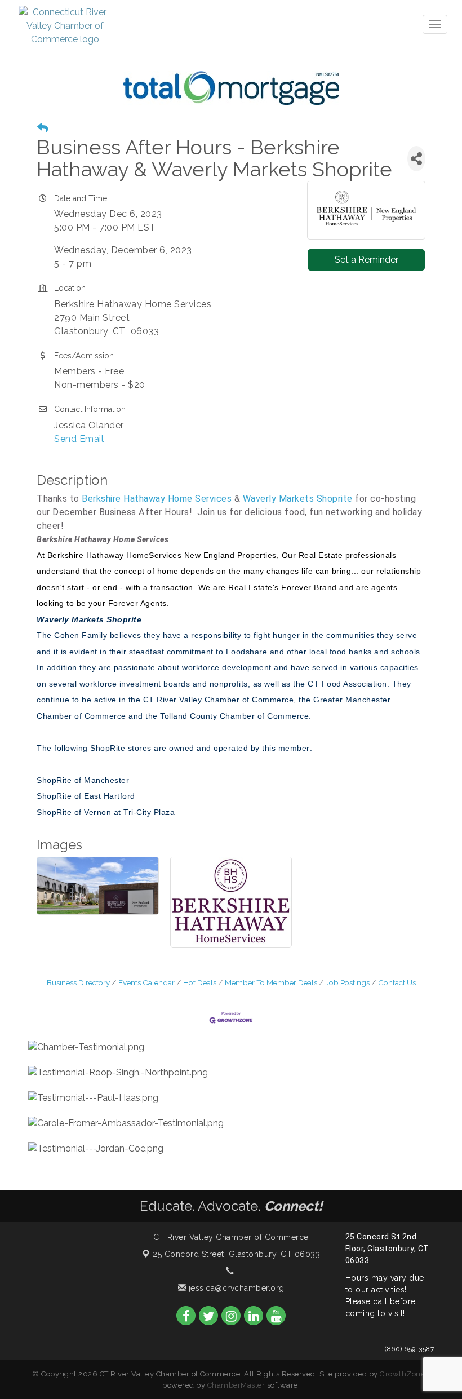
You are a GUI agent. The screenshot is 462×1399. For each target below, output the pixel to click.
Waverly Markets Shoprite (298, 498)
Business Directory (78, 982)
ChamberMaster (236, 1385)
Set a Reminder (366, 259)
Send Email (79, 438)
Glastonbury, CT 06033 (236, 1254)
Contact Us (397, 982)
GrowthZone (402, 1374)
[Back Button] (42, 128)
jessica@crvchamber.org (235, 1287)
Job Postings (348, 982)
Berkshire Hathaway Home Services (157, 498)
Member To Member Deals (271, 982)
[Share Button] (416, 158)
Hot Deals (199, 982)
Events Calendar (146, 982)
